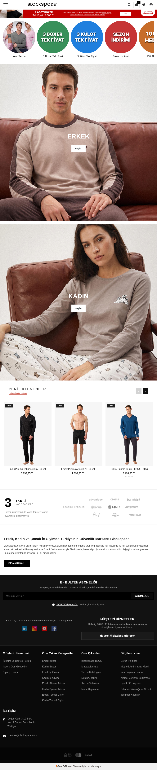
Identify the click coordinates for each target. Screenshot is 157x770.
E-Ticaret (67, 766)
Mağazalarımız (89, 666)
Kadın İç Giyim (50, 677)
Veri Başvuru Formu (132, 672)
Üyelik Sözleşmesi (131, 683)
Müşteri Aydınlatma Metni (135, 666)
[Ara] (129, 5)
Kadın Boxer (49, 666)
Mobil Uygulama (90, 689)
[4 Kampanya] (78, 14)
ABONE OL (142, 595)
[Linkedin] (24, 628)
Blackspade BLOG (91, 660)
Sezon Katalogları (91, 672)
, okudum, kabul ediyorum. (80, 604)
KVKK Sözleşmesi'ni (67, 604)
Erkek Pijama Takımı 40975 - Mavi (129, 469)
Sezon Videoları (90, 683)
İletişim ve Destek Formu (17, 660)
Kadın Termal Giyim (53, 700)
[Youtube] (44, 628)
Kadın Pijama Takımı (53, 689)
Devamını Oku (16, 563)
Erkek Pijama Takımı (53, 683)
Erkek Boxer (49, 660)
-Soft (59, 766)
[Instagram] (34, 628)
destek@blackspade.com (23, 735)
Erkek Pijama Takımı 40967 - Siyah (28, 469)
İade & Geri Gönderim (15, 666)
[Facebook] (54, 628)
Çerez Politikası (129, 660)
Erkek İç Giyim (50, 672)
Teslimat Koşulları (131, 694)
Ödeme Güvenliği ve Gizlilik (136, 689)
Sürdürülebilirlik (89, 677)
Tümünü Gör (18, 393)
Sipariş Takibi (10, 672)
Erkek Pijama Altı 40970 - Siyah (78, 469)
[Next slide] (145, 391)
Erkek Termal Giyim (53, 694)
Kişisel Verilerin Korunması (135, 677)
